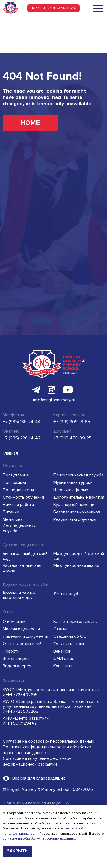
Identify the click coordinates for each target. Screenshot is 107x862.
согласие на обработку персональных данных (39, 839)
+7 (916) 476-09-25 (73, 438)
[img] (98, 8)
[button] (53, 8)
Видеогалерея (17, 666)
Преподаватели (18, 490)
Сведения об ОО (70, 636)
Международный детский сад (79, 556)
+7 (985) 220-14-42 (21, 438)
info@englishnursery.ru (54, 400)
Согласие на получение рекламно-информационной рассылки (37, 761)
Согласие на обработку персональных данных (48, 741)
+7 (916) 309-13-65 (72, 421)
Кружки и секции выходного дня (19, 595)
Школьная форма (71, 490)
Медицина (12, 519)
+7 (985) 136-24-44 (22, 421)
